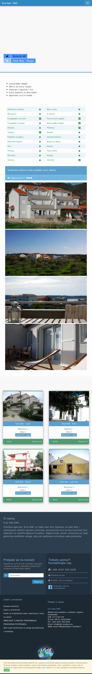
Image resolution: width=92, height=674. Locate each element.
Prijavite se (38, 582)
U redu (6, 670)
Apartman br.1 (18, 177)
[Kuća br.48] (46, 205)
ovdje (43, 667)
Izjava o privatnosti (11, 610)
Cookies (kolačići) (11, 606)
